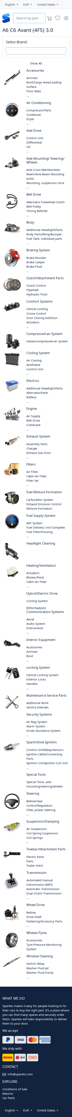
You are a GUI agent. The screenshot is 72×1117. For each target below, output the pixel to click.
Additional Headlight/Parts (44, 230)
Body (30, 222)
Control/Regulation (39, 805)
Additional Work (37, 703)
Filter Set (32, 480)
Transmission (36, 872)
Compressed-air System (44, 334)
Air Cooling (34, 360)
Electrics (32, 380)
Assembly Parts (36, 444)
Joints (30, 178)
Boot (29, 656)
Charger (31, 448)
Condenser (33, 115)
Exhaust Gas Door (38, 453)
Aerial (30, 619)
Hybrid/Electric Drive (42, 593)
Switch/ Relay (35, 963)
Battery (31, 397)
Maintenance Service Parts (46, 695)
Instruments (34, 628)
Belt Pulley (33, 206)
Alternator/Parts (37, 393)
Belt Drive (33, 194)
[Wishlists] (58, 18)
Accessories (35, 70)
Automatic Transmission (42, 889)
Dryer (30, 119)
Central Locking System (42, 675)
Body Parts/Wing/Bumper (44, 234)
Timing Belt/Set (36, 211)
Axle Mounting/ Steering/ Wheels (45, 160)
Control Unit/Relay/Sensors (44, 750)
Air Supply (33, 416)
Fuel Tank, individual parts (44, 239)
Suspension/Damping (42, 821)
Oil (28, 147)
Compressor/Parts (38, 110)
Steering (32, 793)
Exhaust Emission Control (43, 504)
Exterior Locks (36, 679)
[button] (11, 4)
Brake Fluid (34, 266)
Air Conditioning (38, 103)
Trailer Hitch (34, 865)
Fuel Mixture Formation (44, 492)
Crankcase (33, 425)
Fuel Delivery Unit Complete (45, 527)
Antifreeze (33, 365)
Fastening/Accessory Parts (44, 921)
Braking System (38, 250)
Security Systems (39, 714)
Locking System (38, 667)
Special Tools (36, 774)
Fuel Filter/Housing (39, 532)
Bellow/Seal (34, 801)
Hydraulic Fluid (36, 294)
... (27, 95)
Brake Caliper (35, 262)
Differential (34, 142)
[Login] (66, 18)
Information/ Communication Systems (45, 610)
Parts (29, 861)
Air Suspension (36, 829)
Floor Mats (33, 91)
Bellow (31, 912)
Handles (32, 684)
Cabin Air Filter (36, 476)
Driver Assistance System (43, 731)
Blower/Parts (35, 577)
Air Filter (32, 472)
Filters (31, 464)
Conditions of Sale (14, 1089)
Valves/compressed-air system (47, 341)
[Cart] (50, 18)
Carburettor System (39, 500)
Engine (31, 408)
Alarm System (35, 726)
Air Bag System (36, 722)
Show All (36, 63)
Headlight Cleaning (40, 543)
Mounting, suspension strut (45, 183)
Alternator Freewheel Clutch (45, 202)
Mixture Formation (39, 508)
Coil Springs (34, 838)
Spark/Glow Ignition (41, 742)
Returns (7, 1093)
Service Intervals (37, 707)
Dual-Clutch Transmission (43, 893)
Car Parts (8, 1098)
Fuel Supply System (40, 515)
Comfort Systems (39, 301)
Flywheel (32, 290)
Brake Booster (36, 258)
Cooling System (38, 353)
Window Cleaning (39, 956)
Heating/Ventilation (41, 565)
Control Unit (34, 138)
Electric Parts (35, 857)
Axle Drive (33, 130)
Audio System (35, 624)
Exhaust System (38, 436)
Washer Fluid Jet (37, 968)
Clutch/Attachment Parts (45, 278)
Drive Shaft (33, 917)
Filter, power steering (40, 810)
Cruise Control (36, 313)
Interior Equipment (40, 640)
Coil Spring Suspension (42, 833)
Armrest (31, 78)
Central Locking (37, 309)
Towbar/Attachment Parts (46, 849)
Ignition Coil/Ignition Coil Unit (47, 763)
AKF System (34, 523)
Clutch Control (36, 285)
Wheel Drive (35, 905)
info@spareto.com (20, 1074)
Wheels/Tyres (36, 933)
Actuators (32, 573)
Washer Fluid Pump (39, 972)
